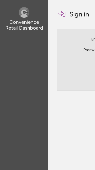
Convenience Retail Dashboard (24, 25)
